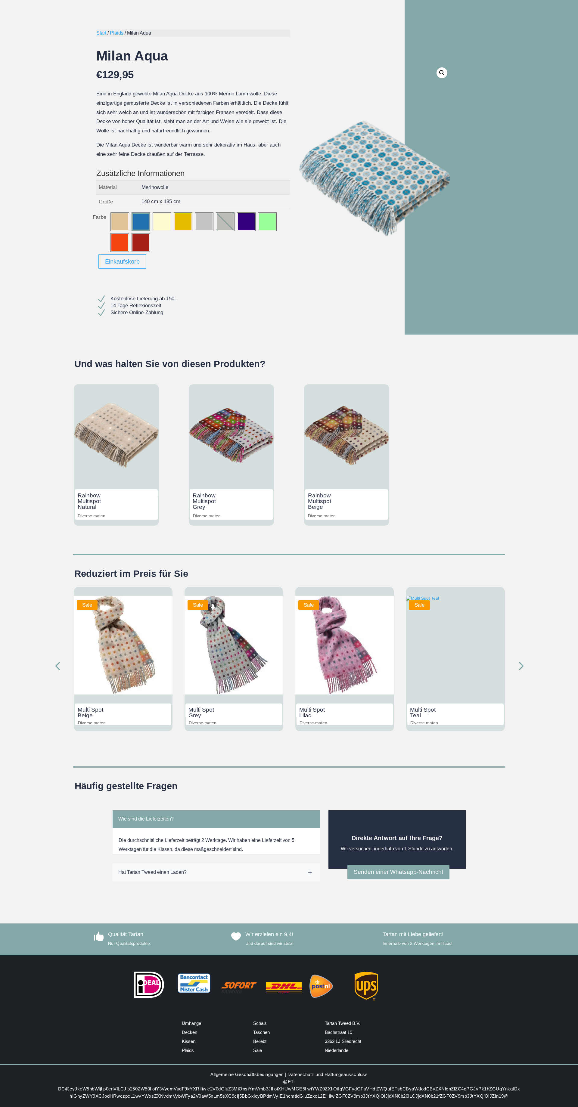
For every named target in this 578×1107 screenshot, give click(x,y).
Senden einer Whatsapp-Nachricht (398, 872)
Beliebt (259, 1041)
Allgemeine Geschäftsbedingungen (247, 1074)
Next (519, 667)
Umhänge (191, 1023)
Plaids (116, 33)
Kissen (188, 1041)
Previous (59, 667)
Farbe (99, 217)
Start (101, 33)
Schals (260, 1023)
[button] (442, 72)
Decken (189, 1032)
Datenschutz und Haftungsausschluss (327, 1074)
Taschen (261, 1032)
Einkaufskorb (122, 261)
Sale (257, 1050)
